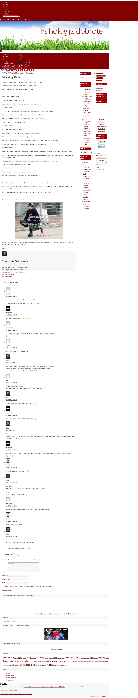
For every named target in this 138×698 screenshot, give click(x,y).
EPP (91, 658)
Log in (8, 673)
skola (10, 665)
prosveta (99, 661)
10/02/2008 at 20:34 (11, 400)
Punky (7, 465)
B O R (5, 7)
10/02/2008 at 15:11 (11, 362)
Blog (28, 658)
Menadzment (41, 661)
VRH (48, 665)
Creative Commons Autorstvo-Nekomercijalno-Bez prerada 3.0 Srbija (44, 687)
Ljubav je (33, 661)
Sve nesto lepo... (28, 664)
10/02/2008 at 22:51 (11, 467)
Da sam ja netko (7, 276)
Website (4, 583)
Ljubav (26, 661)
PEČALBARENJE (86, 661)
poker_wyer (86, 138)
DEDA (5, 9)
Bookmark (22, 272)
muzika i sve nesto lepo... (61, 661)
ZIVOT (66, 665)
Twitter (39, 665)
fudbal (107, 658)
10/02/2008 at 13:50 (11, 315)
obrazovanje (74, 661)
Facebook (95, 658)
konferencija (16, 661)
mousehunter (9, 328)
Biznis (24, 658)
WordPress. (105, 696)
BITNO (20, 658)
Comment (5, 572)
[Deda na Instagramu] (21, 20)
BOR (55, 658)
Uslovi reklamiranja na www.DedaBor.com (101, 156)
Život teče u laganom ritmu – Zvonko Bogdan (86, 194)
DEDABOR (75, 657)
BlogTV (46, 658)
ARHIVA (5, 4)
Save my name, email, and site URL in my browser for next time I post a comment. (28, 586)
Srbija (17, 665)
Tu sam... (40, 82)
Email (4, 579)
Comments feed (11, 678)
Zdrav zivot (59, 665)
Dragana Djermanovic (85, 658)
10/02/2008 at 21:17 (11, 415)
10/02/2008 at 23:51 (11, 536)
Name (4, 575)
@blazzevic (13, 690)
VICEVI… (6, 14)
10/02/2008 (17, 82)
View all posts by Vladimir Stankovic (14, 270)
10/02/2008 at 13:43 (11, 296)
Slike (13, 665)
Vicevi (17, 272)
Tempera (98, 696)
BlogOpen (33, 658)
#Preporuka (8, 657)
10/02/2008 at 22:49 (11, 450)
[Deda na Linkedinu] (28, 20)
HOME (5, 2)
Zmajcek (8, 294)
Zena (63, 665)
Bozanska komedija (8, 274)
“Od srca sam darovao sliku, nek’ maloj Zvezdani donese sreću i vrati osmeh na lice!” (87, 108)
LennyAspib (86, 131)
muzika (48, 661)
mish (7, 380)
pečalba (91, 661)
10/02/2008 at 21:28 (11, 430)
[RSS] (15, 20)
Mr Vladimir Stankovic (71, 614)
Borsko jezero (60, 658)
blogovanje (40, 658)
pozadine (95, 661)
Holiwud (29, 82)
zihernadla (9, 312)
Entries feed (10, 675)
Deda (4, 272)
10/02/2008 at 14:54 (11, 347)
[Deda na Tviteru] (10, 20)
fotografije (102, 658)
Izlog (11, 661)
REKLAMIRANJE (8, 11)
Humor (35, 82)
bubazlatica (9, 503)
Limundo (21, 661)
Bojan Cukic (51, 658)
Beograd (16, 658)
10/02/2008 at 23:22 (11, 521)
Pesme (80, 661)
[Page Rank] (101, 141)
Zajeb (53, 665)
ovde (35, 86)
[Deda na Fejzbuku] (4, 20)
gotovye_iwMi (87, 96)
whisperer (8, 345)
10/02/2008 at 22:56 (11, 482)
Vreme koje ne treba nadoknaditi (86, 126)
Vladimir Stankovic (8, 82)
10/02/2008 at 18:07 (11, 382)
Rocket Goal (87, 89)
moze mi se (10, 272)
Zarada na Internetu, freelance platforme (47, 614)
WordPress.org (10, 680)
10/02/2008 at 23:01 (11, 506)
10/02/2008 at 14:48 (11, 330)
